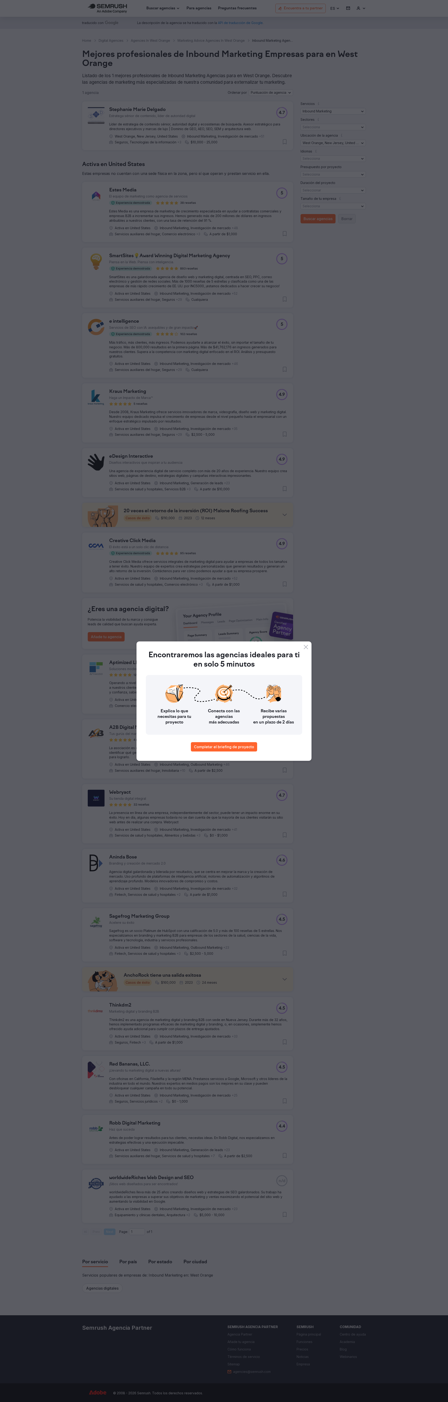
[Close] (306, 647)
